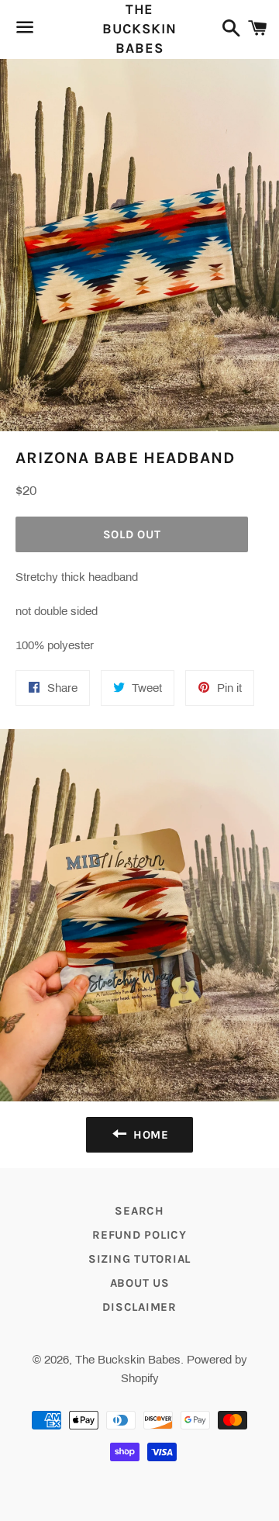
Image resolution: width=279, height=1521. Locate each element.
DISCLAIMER (139, 1307)
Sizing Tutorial (139, 1259)
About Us (140, 1283)
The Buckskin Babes (139, 29)
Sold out (132, 534)
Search (139, 1211)
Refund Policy (139, 1235)
